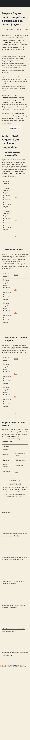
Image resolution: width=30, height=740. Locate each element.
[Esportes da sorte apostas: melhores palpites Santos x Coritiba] (15, 523)
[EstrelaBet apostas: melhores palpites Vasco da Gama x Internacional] (15, 547)
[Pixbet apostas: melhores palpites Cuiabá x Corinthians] (15, 570)
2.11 (15, 413)
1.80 (15, 197)
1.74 (15, 329)
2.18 (15, 397)
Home (1, 665)
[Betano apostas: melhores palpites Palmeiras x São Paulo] (15, 594)
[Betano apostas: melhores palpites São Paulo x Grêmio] (15, 642)
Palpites (6, 665)
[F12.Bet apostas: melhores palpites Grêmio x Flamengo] (15, 618)
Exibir (18, 128)
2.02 (15, 374)
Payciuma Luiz (15, 484)
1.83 (15, 237)
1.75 (15, 290)
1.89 (15, 220)
